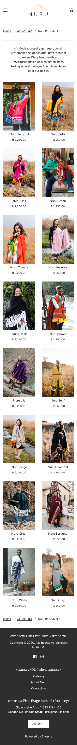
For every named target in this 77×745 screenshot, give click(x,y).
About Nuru (38, 682)
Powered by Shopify (38, 736)
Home (7, 31)
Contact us (38, 688)
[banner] (38, 10)
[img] (34, 656)
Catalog (38, 676)
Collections (24, 31)
